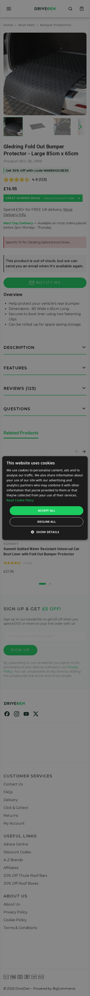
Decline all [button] (46, 522)
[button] (45, 531)
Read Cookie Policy (20, 500)
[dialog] (45, 498)
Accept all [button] (46, 510)
